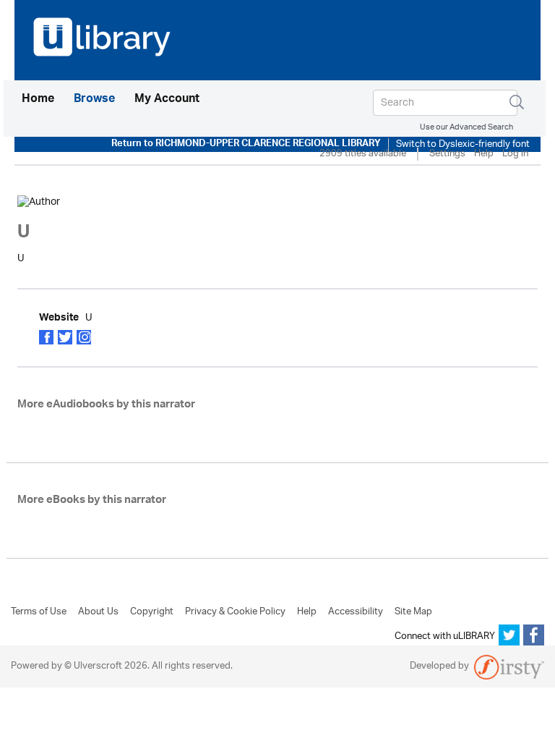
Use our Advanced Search (466, 127)
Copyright (151, 612)
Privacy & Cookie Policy (235, 612)
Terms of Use (38, 612)
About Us (98, 612)
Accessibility (355, 612)
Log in (515, 154)
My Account (166, 99)
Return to (246, 144)
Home (38, 99)
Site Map (413, 612)
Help (484, 154)
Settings (447, 154)
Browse (94, 99)
